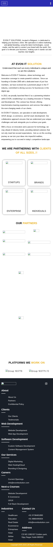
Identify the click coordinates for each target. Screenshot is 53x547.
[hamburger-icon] (4, 3)
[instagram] (45, 384)
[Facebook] (33, 384)
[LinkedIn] (39, 384)
